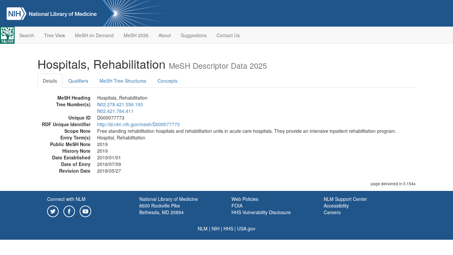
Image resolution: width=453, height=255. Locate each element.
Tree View (54, 35)
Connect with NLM (66, 199)
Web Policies (244, 199)
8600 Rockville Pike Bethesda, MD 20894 (161, 208)
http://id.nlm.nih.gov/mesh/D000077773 (138, 124)
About (165, 35)
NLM (203, 228)
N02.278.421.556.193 (120, 104)
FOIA (236, 205)
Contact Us (228, 35)
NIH (216, 228)
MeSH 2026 (136, 35)
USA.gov (246, 228)
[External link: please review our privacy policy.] (53, 210)
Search (26, 35)
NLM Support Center (345, 199)
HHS (228, 228)
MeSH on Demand (94, 35)
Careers (332, 212)
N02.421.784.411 (115, 111)
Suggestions (194, 35)
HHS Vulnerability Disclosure (261, 212)
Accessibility (336, 205)
